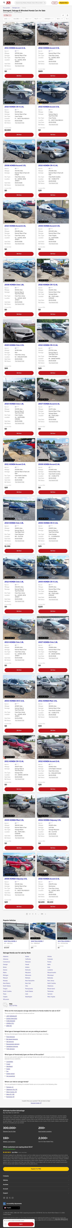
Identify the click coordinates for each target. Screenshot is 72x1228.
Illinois (5, 967)
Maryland (28, 972)
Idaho (49, 964)
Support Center (35, 1103)
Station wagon (10, 1073)
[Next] (45, 914)
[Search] (44, 2)
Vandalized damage (12, 1046)
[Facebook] (7, 1198)
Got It (20, 1224)
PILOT (38, 19)
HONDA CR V (10, 1023)
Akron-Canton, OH (11, 1092)
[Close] (33, 1221)
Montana (27, 978)
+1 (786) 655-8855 (8, 1212)
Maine (4, 972)
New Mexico (6, 983)
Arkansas (5, 959)
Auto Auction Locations (45, 1131)
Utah (26, 994)
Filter (8, 15)
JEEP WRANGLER (11, 1016)
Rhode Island (51, 988)
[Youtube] (13, 1198)
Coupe (8, 1064)
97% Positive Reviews (9, 1149)
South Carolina (7, 991)
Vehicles (5, 1180)
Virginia (5, 996)
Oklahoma (50, 986)
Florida (49, 962)
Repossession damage (12, 1044)
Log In (54, 2)
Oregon (5, 988)
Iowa (48, 967)
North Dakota (7, 986)
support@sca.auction (29, 1212)
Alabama (5, 956)
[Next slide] (32, 33)
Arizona (49, 956)
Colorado (50, 959)
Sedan (8, 1069)
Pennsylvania (29, 988)
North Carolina (51, 983)
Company (6, 1176)
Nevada (5, 980)
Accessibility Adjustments (14, 1203)
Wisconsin (6, 999)
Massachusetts (51, 972)
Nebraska (50, 978)
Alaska (27, 956)
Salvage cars (16, 7)
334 (42, 914)
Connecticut (6, 962)
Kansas (5, 970)
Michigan (5, 975)
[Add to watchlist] (33, 24)
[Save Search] (67, 15)
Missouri (5, 978)
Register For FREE (36, 1169)
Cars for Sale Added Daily (45, 1141)
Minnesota (28, 975)
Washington (28, 996)
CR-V (28, 19)
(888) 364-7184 (18, 1212)
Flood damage (10, 1036)
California (28, 959)
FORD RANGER (10, 1021)
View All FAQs (13, 1005)
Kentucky (28, 970)
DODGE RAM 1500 (11, 1018)
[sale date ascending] (63, 15)
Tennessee (50, 991)
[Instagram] (4, 1198)
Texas (4, 994)
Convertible (9, 1061)
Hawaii (27, 964)
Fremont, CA (9, 1087)
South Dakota (29, 991)
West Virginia (51, 996)
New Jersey (50, 980)
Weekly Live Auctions (9, 1141)
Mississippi (50, 975)
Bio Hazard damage (12, 1039)
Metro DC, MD (10, 1094)
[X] (10, 1198)
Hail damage (10, 1041)
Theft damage (10, 1049)
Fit (68, 19)
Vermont (49, 994)
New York (28, 983)
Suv (7, 1071)
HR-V (60, 19)
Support (5, 1193)
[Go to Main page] (8, 2)
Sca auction (6, 7)
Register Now (64, 2)
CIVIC (7, 19)
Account (5, 1189)
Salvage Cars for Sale (9, 1131)
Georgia (5, 964)
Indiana (27, 967)
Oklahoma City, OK (11, 1089)
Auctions (5, 1184)
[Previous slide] (6, 33)
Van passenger (10, 1076)
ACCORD (18, 19)
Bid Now (19, 76)
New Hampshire (29, 980)
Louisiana (50, 970)
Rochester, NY (10, 1096)
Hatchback (9, 1066)
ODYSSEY (49, 19)
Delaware (28, 962)
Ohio (26, 986)
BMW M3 (9, 1026)
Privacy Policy (57, 1218)
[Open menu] (4, 2)
